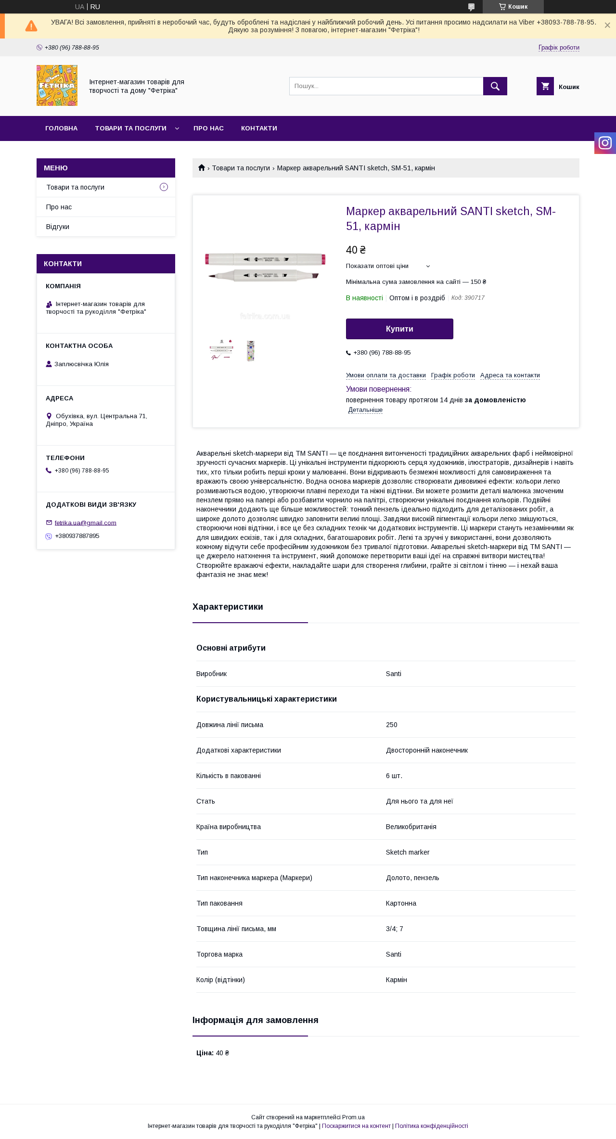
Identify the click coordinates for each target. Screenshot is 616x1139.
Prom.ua (353, 1117)
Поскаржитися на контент (356, 1126)
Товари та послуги (131, 128)
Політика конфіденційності (431, 1126)
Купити (399, 329)
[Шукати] (495, 86)
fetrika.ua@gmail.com (85, 522)
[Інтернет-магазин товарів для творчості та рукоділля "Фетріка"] (57, 103)
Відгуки (57, 226)
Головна (61, 128)
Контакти (259, 128)
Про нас (208, 128)
